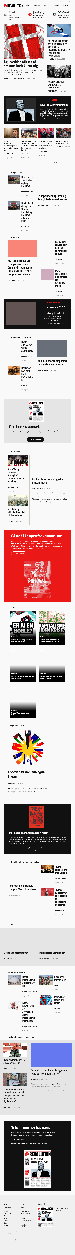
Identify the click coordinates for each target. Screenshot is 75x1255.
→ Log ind (62, 1)
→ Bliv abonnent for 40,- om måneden (46, 637)
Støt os (69, 1)
